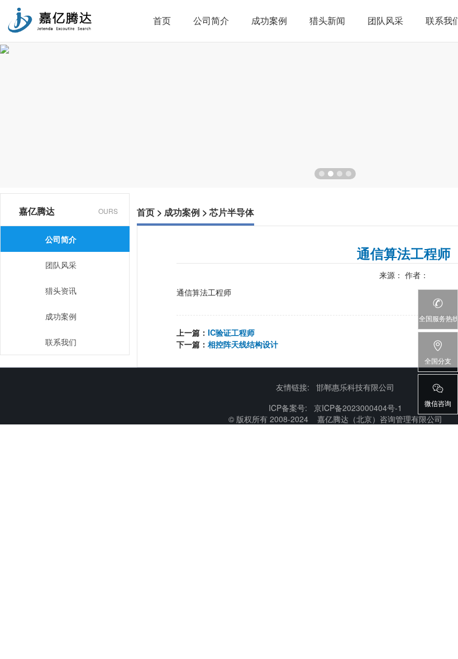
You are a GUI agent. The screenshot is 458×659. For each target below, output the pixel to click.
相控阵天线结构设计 (243, 344)
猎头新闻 (327, 21)
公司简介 (211, 21)
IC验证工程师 (231, 332)
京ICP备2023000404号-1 (358, 407)
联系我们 (61, 341)
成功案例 (269, 21)
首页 (162, 21)
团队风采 (385, 21)
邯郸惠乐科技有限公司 (355, 387)
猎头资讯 (61, 290)
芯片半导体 (231, 212)
